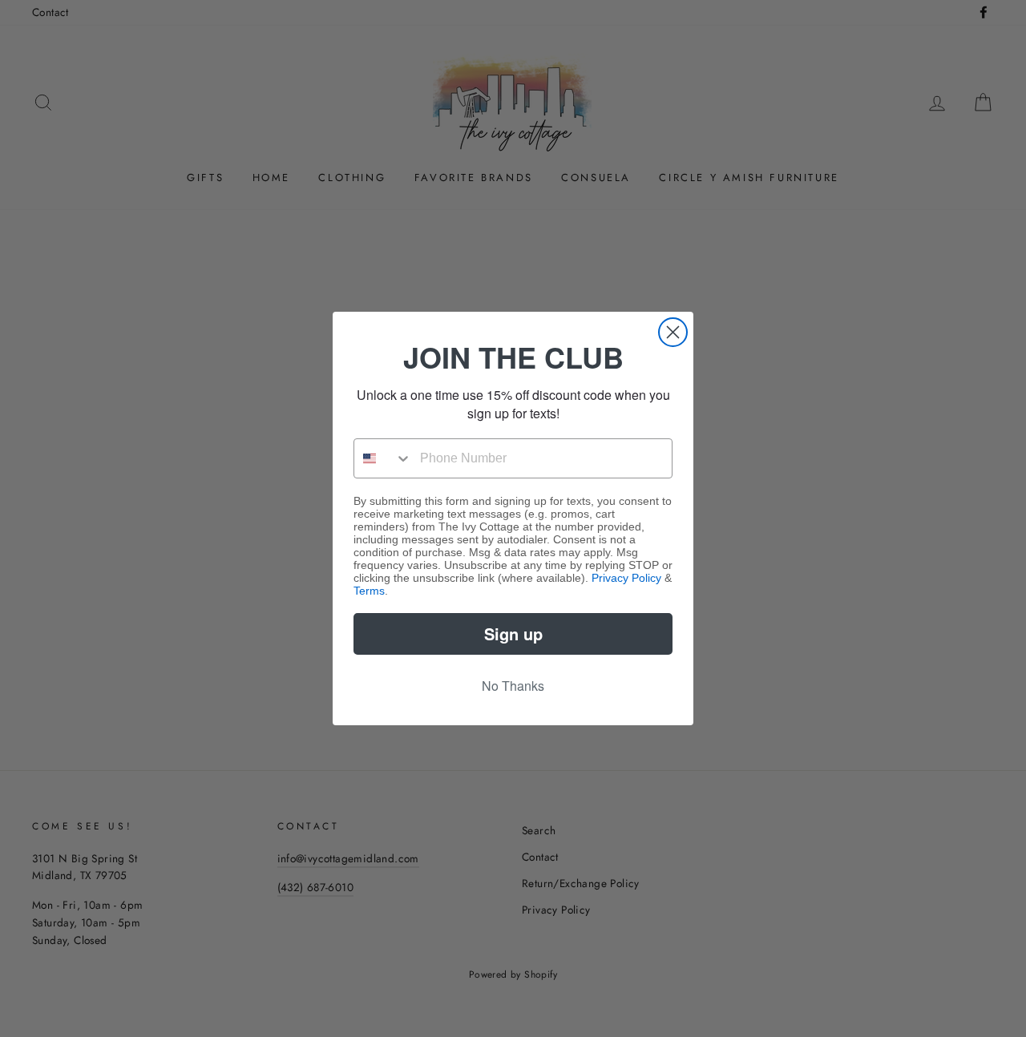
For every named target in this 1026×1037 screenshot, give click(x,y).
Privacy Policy (626, 577)
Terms (369, 590)
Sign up (513, 633)
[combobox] (383, 458)
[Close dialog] (673, 332)
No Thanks (513, 685)
